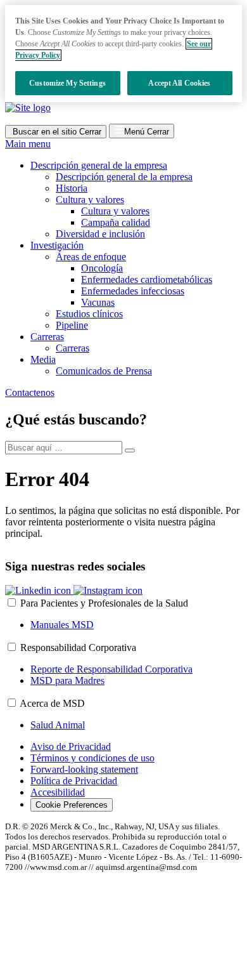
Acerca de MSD (52, 703)
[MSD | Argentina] (28, 107)
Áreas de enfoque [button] (91, 256)
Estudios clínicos (89, 313)
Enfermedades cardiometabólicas (146, 279)
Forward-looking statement (84, 769)
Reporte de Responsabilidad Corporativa (111, 669)
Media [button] (43, 359)
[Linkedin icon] (39, 590)
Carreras (72, 348)
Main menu (28, 143)
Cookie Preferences (71, 805)
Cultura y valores (115, 211)
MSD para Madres (67, 680)
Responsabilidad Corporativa (78, 647)
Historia (71, 188)
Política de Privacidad (73, 780)
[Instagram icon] (107, 590)
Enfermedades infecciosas (132, 291)
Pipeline (72, 325)
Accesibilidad (57, 792)
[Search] (130, 450)
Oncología (102, 268)
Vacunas (98, 302)
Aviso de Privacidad (70, 746)
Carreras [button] (47, 336)
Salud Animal (57, 725)
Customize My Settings (67, 83)
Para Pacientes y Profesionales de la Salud (104, 603)
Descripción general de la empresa (124, 176)
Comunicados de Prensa (104, 370)
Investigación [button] (57, 245)
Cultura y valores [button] (90, 199)
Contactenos (29, 392)
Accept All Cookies (179, 83)
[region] (123, 53)
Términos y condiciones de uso (92, 758)
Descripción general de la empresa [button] (98, 165)
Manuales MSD (62, 624)
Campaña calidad (115, 222)
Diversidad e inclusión (100, 233)
